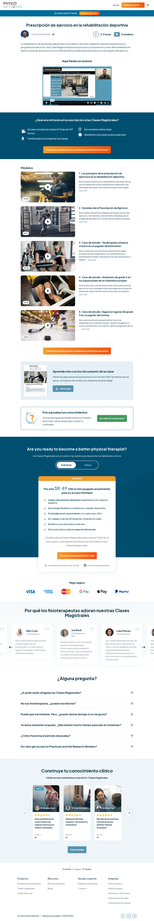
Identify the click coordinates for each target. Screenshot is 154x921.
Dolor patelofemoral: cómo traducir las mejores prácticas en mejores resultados (44, 823)
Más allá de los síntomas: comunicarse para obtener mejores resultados (108, 823)
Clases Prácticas (24, 893)
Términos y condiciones (119, 893)
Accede (116, 5)
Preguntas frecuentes (88, 883)
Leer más (83, 190)
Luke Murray (123, 630)
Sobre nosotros (115, 883)
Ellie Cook (32, 630)
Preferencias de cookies (119, 903)
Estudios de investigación (29, 883)
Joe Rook (76, 630)
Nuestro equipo (115, 888)
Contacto (82, 888)
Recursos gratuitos (56, 883)
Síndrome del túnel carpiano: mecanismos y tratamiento (77, 822)
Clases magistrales (26, 888)
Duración (38, 835)
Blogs (50, 888)
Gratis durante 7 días (89, 13)
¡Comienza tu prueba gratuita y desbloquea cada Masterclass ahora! (77, 149)
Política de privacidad (118, 898)
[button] (10, 647)
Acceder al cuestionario (112, 418)
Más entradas (77, 849)
